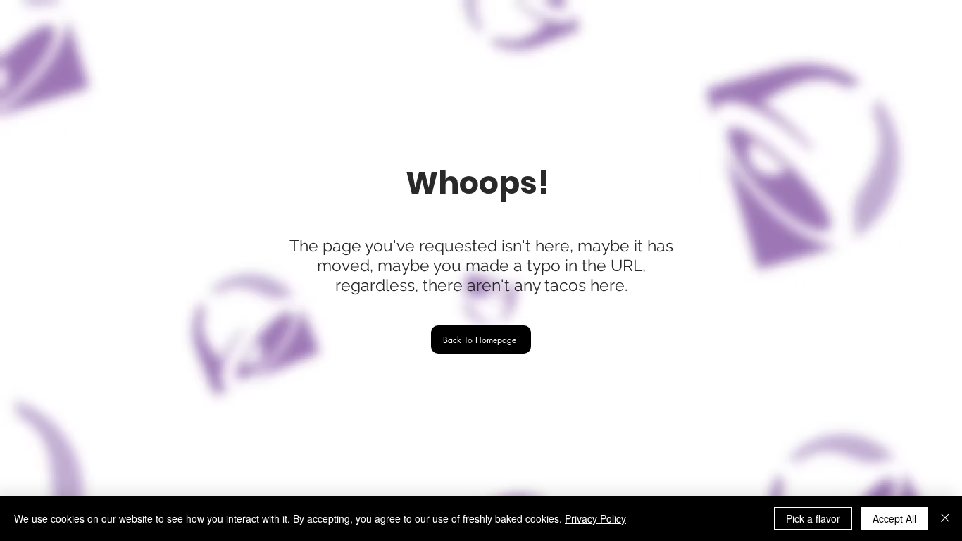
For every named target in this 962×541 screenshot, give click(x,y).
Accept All (894, 518)
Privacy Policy (595, 518)
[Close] (945, 518)
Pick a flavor (813, 518)
